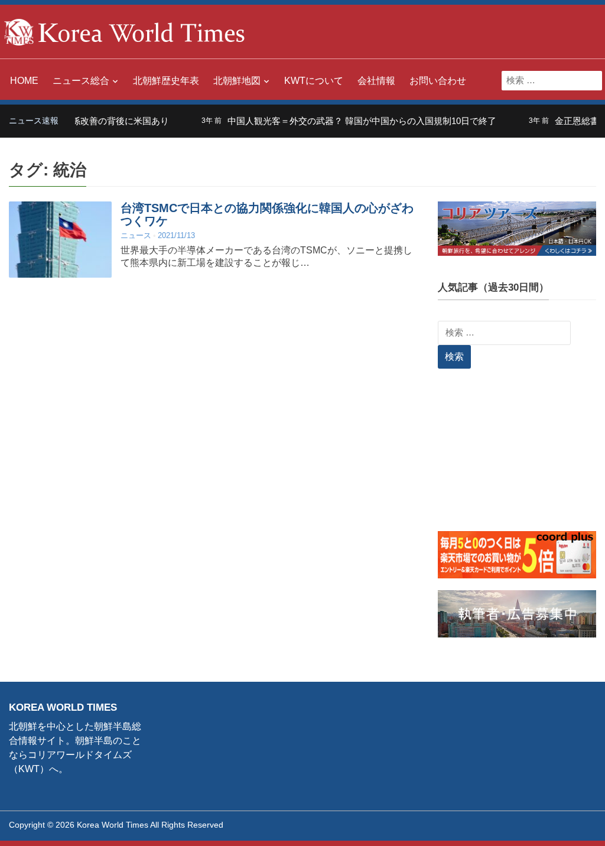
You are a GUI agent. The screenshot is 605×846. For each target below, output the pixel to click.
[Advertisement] (517, 457)
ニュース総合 (81, 81)
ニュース (136, 235)
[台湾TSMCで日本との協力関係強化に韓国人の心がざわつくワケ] (60, 240)
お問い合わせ (437, 81)
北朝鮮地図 (237, 81)
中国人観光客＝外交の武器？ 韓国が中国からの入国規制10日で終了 (350, 121)
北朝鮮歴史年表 (166, 81)
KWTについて (313, 81)
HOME (24, 81)
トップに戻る (566, 823)
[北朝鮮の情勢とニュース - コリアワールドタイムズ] (124, 31)
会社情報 (376, 81)
